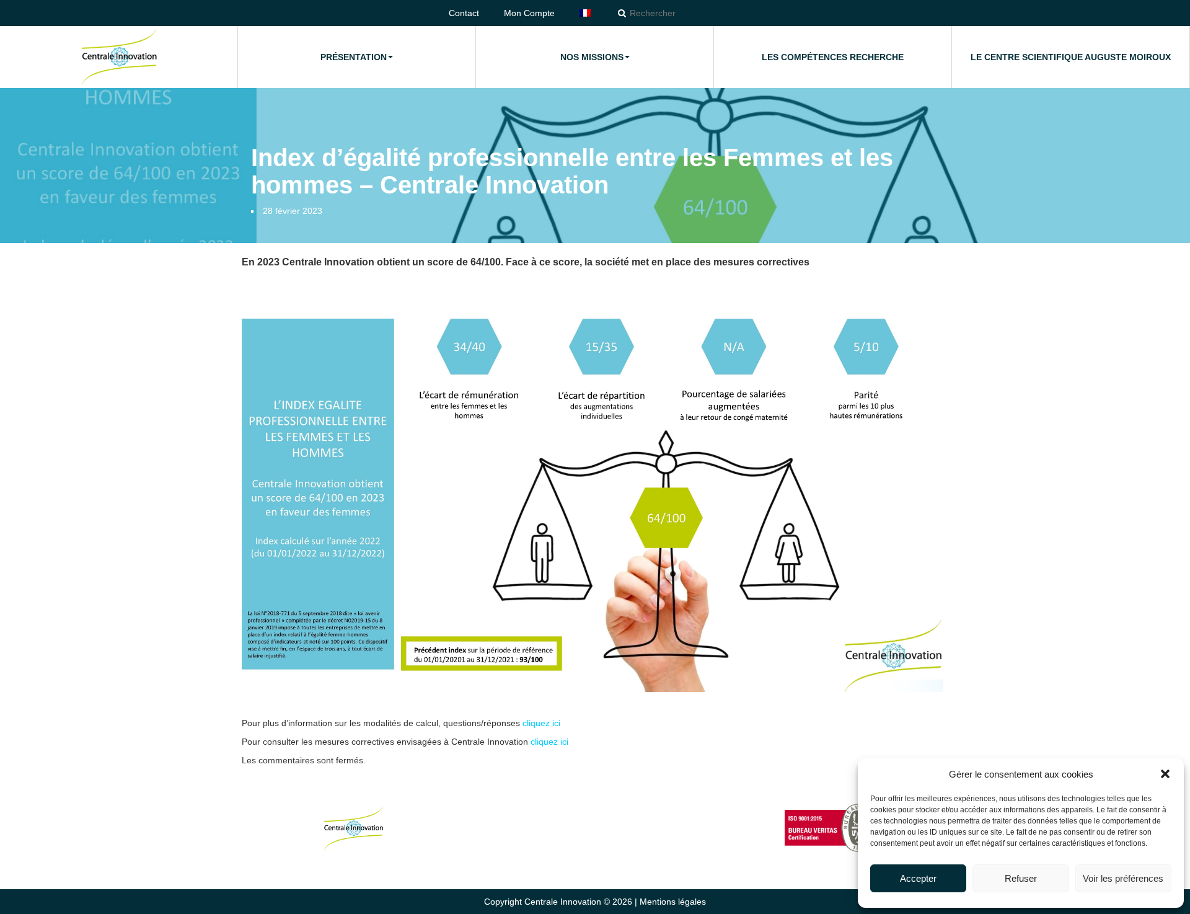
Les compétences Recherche (833, 57)
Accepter (918, 878)
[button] (1165, 774)
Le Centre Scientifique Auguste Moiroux (1071, 57)
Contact (464, 13)
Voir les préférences (1123, 878)
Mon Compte (529, 13)
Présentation (353, 57)
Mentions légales (673, 902)
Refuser (1021, 878)
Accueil (119, 57)
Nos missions (592, 57)
